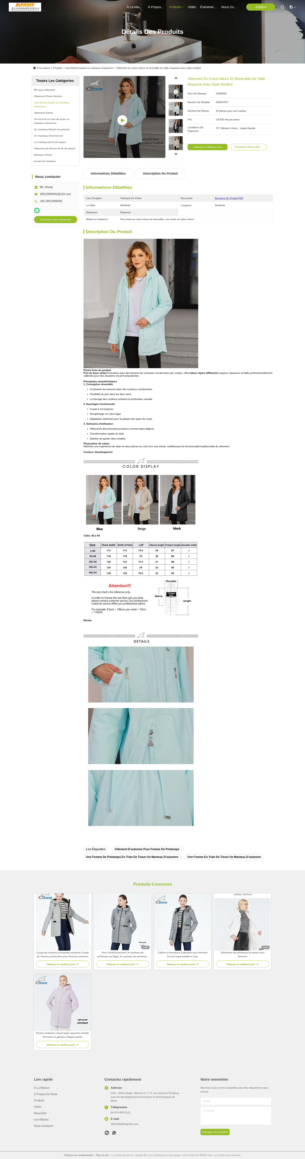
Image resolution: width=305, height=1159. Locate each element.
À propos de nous (156, 7)
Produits (57, 68)
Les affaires (41, 1119)
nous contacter (229, 7)
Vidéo (37, 1106)
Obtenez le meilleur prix (207, 147)
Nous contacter (43, 1125)
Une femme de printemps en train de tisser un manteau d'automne (132, 856)
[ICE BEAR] (25, 7)
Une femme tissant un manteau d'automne (89, 68)
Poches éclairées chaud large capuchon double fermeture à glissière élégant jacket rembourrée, (62, 1035)
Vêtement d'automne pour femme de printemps (147, 849)
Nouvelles (40, 1113)
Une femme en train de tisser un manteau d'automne (224, 856)
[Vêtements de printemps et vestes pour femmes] (242, 922)
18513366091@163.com (55, 194)
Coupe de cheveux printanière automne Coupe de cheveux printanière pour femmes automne (62, 954)
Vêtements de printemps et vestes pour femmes (243, 954)
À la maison (135, 7)
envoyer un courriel (215, 1132)
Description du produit (160, 173)
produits (175, 7)
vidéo (192, 7)
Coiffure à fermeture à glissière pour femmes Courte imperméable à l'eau (182, 954)
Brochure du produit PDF (229, 198)
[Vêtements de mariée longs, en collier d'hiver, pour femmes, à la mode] (124, 116)
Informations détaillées (108, 173)
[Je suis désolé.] (37, 210)
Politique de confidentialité (78, 1155)
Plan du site (102, 1155)
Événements (208, 7)
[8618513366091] (114, 1133)
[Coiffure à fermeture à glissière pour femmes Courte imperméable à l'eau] (182, 922)
